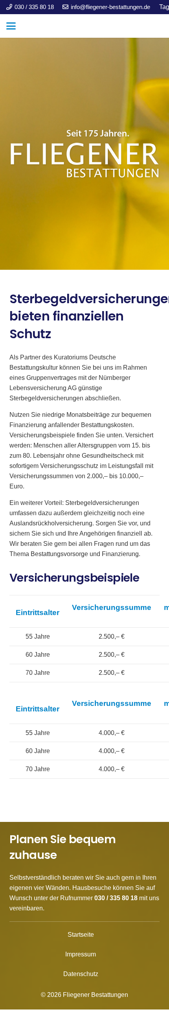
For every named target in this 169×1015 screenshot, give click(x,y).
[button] (11, 26)
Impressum (80, 954)
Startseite (81, 934)
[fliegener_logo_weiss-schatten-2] (84, 154)
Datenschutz (80, 974)
